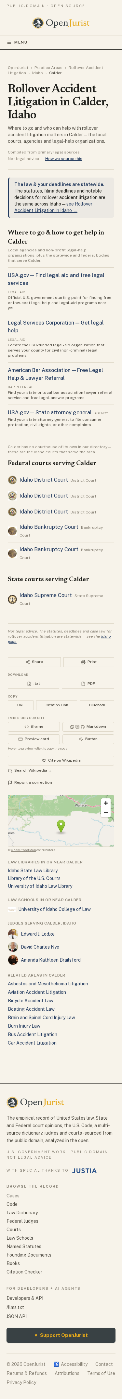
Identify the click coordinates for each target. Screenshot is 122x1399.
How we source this (63, 158)
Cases (13, 1195)
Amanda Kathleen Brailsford (51, 960)
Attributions (67, 1373)
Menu (21, 42)
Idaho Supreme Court (46, 595)
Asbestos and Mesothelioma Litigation (48, 983)
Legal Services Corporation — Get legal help (56, 327)
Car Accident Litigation (32, 1043)
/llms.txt (15, 1307)
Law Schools (20, 1238)
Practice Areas (48, 67)
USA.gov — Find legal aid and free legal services (56, 279)
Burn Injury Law (24, 1026)
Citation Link (57, 705)
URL (20, 705)
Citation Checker (24, 1271)
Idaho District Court (44, 480)
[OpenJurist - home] (61, 23)
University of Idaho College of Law (54, 909)
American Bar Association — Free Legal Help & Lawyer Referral (55, 374)
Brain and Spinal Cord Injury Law (41, 1017)
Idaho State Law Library (33, 870)
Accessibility (70, 1364)
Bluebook (97, 705)
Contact (104, 1364)
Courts (14, 1229)
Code (12, 1204)
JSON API (17, 1316)
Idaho (37, 73)
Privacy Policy (21, 1382)
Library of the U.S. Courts (34, 878)
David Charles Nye (40, 947)
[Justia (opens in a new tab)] (84, 1170)
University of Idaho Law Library (40, 886)
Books (13, 1263)
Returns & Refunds (27, 1373)
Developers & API (25, 1298)
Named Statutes (24, 1246)
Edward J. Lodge (38, 934)
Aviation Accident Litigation (37, 992)
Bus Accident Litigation (32, 1034)
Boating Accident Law (31, 1009)
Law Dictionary (22, 1212)
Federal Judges (22, 1221)
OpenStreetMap (23, 850)
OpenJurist (18, 67)
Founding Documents (29, 1255)
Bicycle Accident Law (30, 1000)
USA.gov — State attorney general (50, 412)
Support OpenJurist (61, 1335)
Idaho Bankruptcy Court (49, 527)
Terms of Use (101, 1373)
